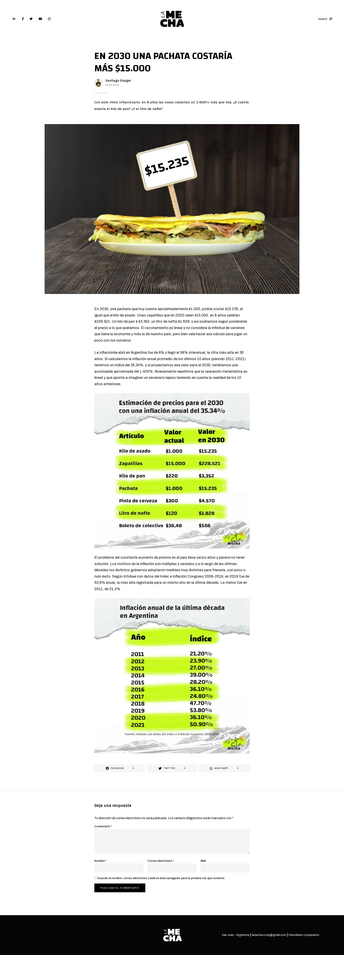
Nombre (100, 860)
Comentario (103, 826)
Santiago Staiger (118, 80)
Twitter (31, 19)
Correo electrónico (161, 860)
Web (203, 860)
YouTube (40, 19)
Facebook (23, 19)
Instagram (49, 19)
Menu (14, 19)
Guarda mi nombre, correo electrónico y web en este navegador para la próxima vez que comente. (161, 878)
